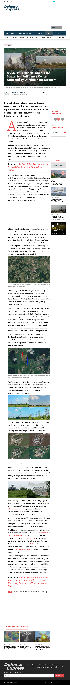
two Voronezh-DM (26, 544)
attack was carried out (16, 509)
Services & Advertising (52, 682)
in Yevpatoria (30, 538)
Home (5, 45)
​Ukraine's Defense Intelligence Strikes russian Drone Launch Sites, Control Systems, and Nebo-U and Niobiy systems (26, 650)
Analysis (10, 45)
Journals (21, 37)
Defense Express (18, 93)
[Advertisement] (45, 18)
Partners (42, 37)
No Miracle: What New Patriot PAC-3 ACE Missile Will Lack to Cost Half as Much (58, 201)
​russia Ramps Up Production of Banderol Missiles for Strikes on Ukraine (57, 218)
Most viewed (58, 165)
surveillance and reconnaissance (29, 591)
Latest (58, 160)
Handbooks (30, 37)
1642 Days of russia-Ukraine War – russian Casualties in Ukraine (57, 183)
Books (36, 37)
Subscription (59, 682)
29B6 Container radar (21, 549)
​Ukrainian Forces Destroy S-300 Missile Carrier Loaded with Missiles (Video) (11, 648)
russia (16, 591)
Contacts (49, 37)
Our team (14, 37)
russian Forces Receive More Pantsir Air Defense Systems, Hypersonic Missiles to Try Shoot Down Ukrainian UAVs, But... (42, 650)
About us (7, 37)
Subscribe (59, 676)
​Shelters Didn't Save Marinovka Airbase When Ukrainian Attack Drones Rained (28, 167)
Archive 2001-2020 (59, 37)
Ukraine (43, 591)
